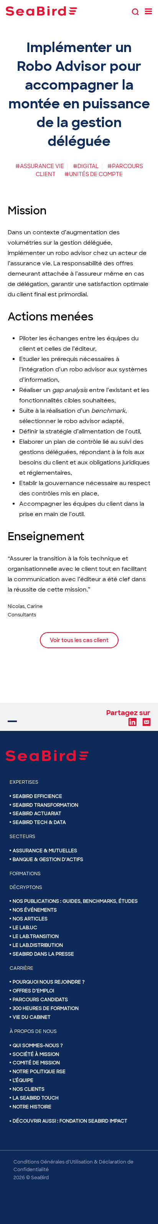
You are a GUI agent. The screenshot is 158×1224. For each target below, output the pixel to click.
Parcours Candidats (40, 1000)
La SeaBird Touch (36, 1098)
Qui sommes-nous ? (38, 1046)
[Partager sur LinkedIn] (132, 722)
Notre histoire (32, 1107)
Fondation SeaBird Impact (93, 1121)
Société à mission (36, 1054)
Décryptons (26, 887)
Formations (25, 874)
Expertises (24, 782)
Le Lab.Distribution (38, 945)
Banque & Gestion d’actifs (48, 859)
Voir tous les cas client (79, 640)
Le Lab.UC (25, 928)
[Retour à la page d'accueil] (41, 11)
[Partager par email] (146, 722)
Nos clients (28, 1089)
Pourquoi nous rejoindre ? (49, 982)
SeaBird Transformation (45, 805)
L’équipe (23, 1080)
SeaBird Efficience (37, 796)
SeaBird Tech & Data (39, 822)
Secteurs (22, 836)
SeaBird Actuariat (37, 814)
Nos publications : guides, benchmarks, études (75, 901)
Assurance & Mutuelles (45, 851)
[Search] (135, 11)
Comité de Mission (36, 1063)
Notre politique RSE (39, 1072)
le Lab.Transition (36, 936)
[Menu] (148, 11)
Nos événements (35, 910)
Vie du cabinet (32, 1017)
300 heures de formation (46, 1008)
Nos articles (30, 919)
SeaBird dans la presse (43, 954)
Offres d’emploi (33, 991)
